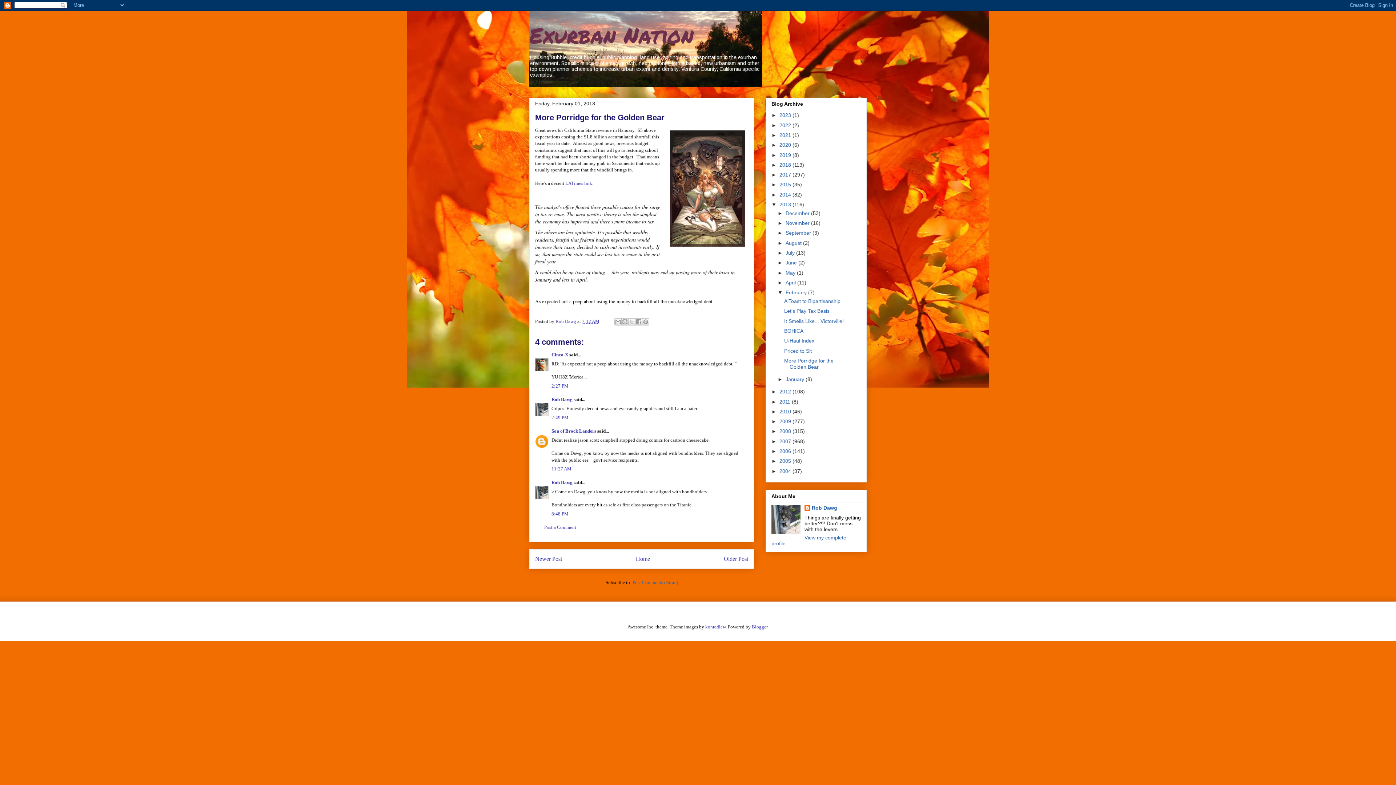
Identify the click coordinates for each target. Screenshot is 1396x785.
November (798, 223)
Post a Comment (560, 527)
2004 (786, 471)
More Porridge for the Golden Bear (809, 364)
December (798, 213)
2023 (786, 115)
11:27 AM (561, 469)
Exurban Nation (611, 34)
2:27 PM (560, 386)
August (794, 243)
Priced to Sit (798, 351)
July (791, 253)
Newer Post (548, 559)
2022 (786, 125)
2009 (786, 421)
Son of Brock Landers (573, 431)
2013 (786, 204)
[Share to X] (631, 321)
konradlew (715, 627)
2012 (786, 391)
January (796, 379)
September (799, 233)
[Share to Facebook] (638, 321)
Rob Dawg (562, 399)
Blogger (759, 627)
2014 (786, 195)
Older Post (736, 559)
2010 (786, 411)
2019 (786, 155)
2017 (786, 175)
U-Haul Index (799, 341)
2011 (785, 402)
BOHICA (793, 331)
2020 (786, 145)
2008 (786, 431)
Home (643, 559)
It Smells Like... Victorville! (814, 321)
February (797, 292)
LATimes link (578, 183)
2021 (786, 135)
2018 (786, 165)
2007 (786, 441)
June (792, 263)
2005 (786, 461)
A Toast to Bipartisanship (812, 301)
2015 (786, 184)
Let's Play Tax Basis (807, 311)
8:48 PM (560, 514)
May (791, 273)
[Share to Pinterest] (645, 321)
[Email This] (618, 321)
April (791, 283)
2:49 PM (560, 417)
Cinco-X (559, 354)
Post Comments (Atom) (655, 582)
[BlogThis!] (625, 321)
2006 (786, 451)
